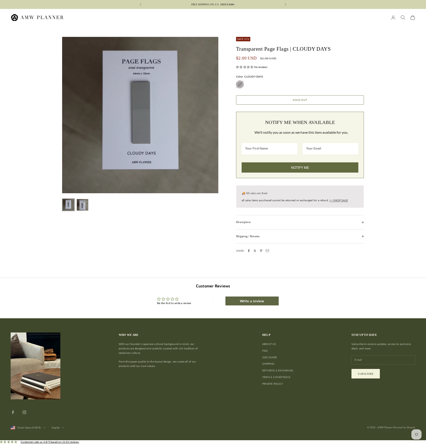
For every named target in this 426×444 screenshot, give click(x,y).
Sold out (300, 100)
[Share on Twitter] (255, 251)
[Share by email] (267, 251)
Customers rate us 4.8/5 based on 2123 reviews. (50, 442)
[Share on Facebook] (248, 251)
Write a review (252, 301)
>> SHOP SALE (338, 200)
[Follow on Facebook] (13, 412)
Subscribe (365, 373)
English (56, 427)
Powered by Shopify (404, 427)
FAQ (265, 350)
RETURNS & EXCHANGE (277, 370)
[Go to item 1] (68, 205)
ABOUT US (269, 344)
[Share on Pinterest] (261, 251)
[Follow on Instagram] (24, 412)
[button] (244, 67)
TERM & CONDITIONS (276, 377)
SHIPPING (268, 363)
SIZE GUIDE (269, 357)
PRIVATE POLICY (272, 383)
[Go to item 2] (82, 205)
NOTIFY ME (300, 167)
